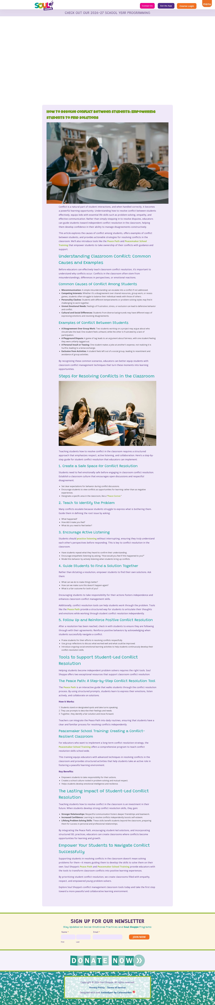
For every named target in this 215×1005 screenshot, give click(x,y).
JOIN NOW (139, 937)
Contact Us (147, 6)
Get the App (166, 6)
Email (96, 932)
